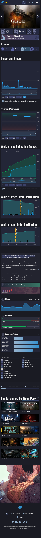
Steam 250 (7, 371)
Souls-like (7, 255)
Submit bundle (29, 364)
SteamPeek (7, 367)
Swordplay (21, 255)
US (16, 513)
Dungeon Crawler (7, 257)
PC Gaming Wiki (8, 362)
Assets (27, 360)
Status (20, 517)
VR (3, 255)
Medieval (26, 257)
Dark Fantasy (31, 255)
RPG (26, 255)
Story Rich (20, 257)
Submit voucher (29, 367)
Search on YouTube (9, 378)
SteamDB (6, 360)
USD (29, 513)
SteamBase (7, 373)
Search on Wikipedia (10, 375)
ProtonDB (6, 364)
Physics (15, 257)
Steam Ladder (8, 369)
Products (27, 362)
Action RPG (14, 255)
